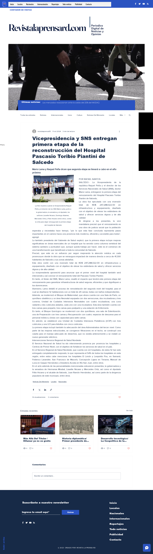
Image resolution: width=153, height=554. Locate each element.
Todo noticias (118, 529)
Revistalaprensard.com (47, 27)
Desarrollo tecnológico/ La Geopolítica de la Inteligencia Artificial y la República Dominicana (114, 439)
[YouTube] (143, 4)
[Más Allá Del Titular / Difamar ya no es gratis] (37, 424)
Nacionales (62, 382)
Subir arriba (4, 543)
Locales (112, 115)
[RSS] (147, 4)
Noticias (43, 115)
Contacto (115, 539)
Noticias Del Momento (95, 115)
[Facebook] (135, 4)
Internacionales (119, 518)
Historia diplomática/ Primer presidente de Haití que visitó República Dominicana (75, 439)
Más (121, 115)
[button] (129, 115)
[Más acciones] (119, 131)
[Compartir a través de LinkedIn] (45, 390)
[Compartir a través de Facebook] (33, 390)
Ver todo (129, 410)
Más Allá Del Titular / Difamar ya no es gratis (37, 439)
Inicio (70, 115)
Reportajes (116, 524)
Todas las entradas (27, 115)
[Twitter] (139, 4)
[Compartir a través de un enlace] (51, 390)
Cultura (79, 115)
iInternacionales (57, 115)
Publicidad (116, 534)
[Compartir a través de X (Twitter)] (39, 390)
